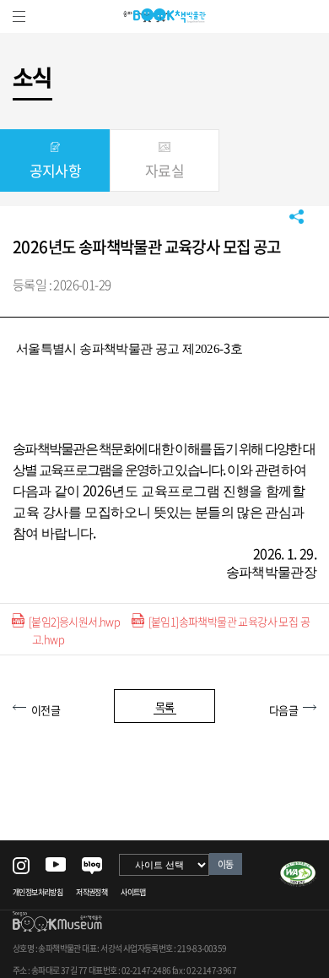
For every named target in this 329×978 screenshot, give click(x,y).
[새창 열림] (297, 868)
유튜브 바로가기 (56, 864)
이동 (226, 864)
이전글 (45, 710)
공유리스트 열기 (296, 216)
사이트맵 (133, 892)
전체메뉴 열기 (19, 16)
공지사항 (56, 170)
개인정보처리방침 (37, 892)
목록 (165, 706)
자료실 (164, 170)
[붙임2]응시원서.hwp (74, 621)
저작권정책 (91, 892)
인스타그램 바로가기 (21, 865)
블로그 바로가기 (92, 866)
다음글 (283, 710)
